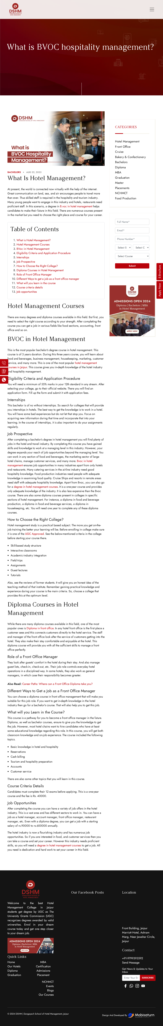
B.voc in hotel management (76, 206)
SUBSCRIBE (148, 977)
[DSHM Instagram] (137, 986)
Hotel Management (127, 141)
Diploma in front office (40, 628)
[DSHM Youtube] (143, 986)
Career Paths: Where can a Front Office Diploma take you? (57, 684)
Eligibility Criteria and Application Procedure (44, 253)
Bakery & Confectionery (130, 157)
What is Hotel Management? (34, 240)
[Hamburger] (152, 9)
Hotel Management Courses (33, 244)
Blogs (50, 990)
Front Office (123, 147)
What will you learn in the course (36, 283)
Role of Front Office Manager (34, 274)
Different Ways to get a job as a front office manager (48, 279)
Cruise (119, 152)
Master (119, 183)
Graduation (122, 178)
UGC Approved (34, 534)
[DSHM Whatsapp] (131, 986)
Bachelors (121, 162)
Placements (122, 188)
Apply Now (160, 290)
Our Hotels (13, 966)
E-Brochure (160, 271)
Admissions (43, 971)
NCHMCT (121, 193)
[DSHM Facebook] (125, 986)
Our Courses (46, 995)
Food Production (125, 198)
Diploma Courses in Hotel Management (40, 270)
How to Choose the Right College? (37, 266)
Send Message (130, 963)
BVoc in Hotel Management (33, 249)
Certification (43, 966)
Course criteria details (30, 287)
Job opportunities (27, 292)
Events (50, 986)
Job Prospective (26, 262)
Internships (23, 257)
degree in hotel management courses (36, 487)
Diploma (120, 167)
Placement (43, 975)
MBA (118, 172)
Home (11, 962)
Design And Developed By (115, 1015)
